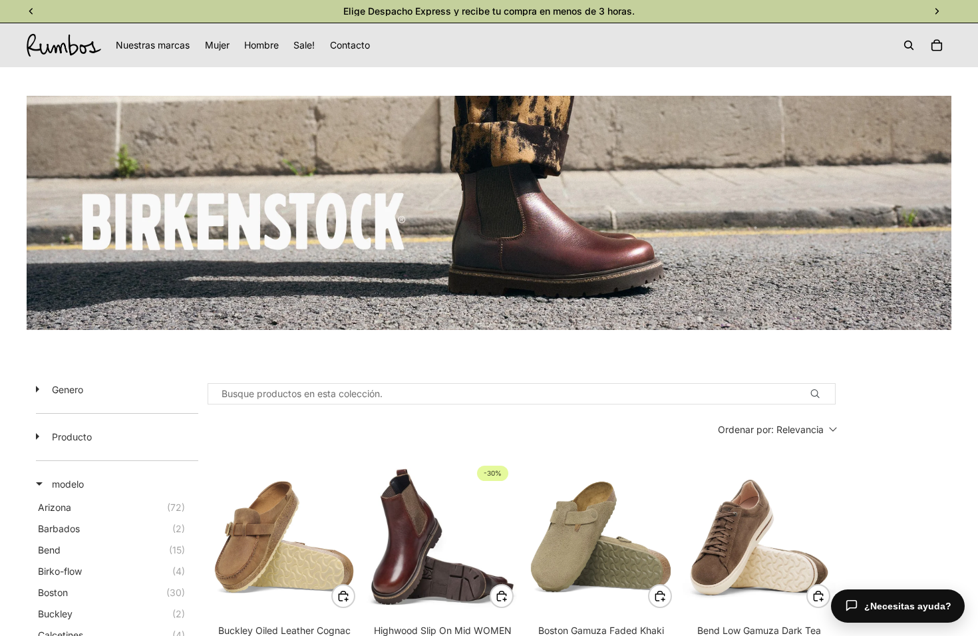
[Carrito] (936, 45)
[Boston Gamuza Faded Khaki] (600, 536)
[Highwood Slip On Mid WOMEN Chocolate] (442, 536)
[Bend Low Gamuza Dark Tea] (759, 536)
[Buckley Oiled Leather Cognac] (284, 536)
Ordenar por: (771, 429)
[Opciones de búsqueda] (821, 393)
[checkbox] (115, 507)
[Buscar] (908, 45)
